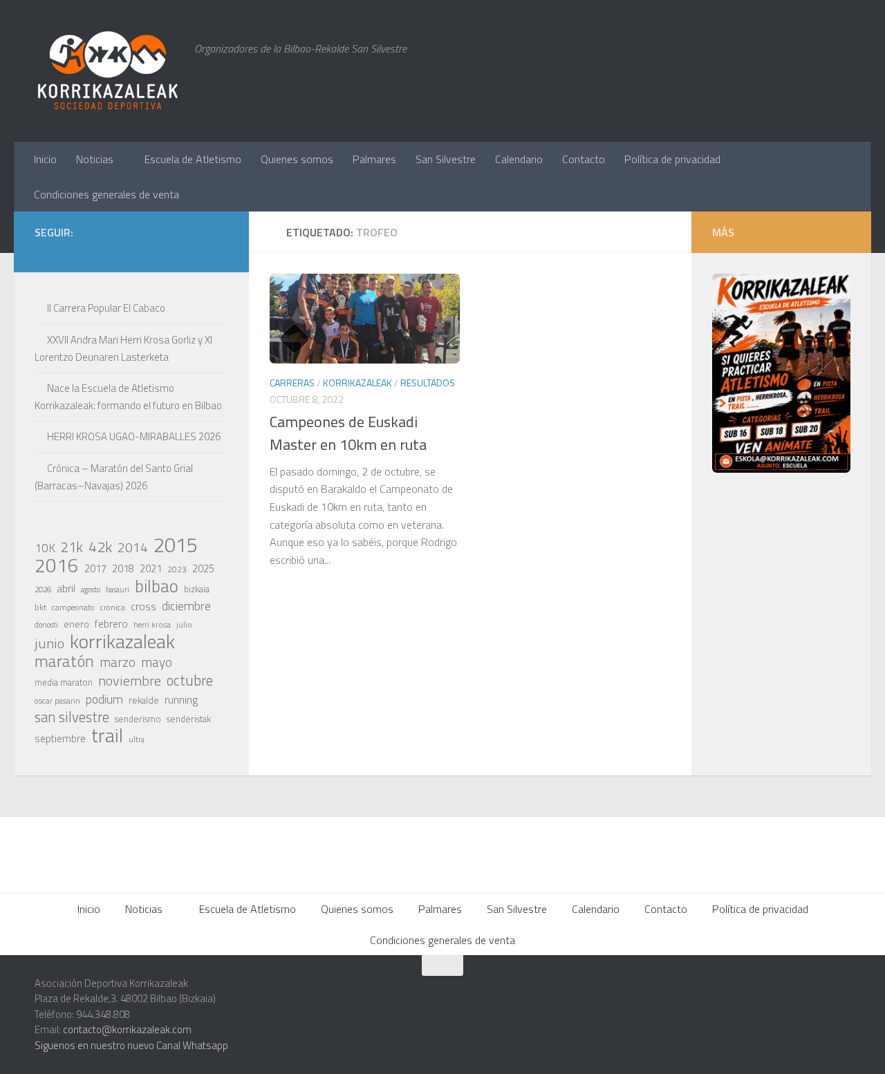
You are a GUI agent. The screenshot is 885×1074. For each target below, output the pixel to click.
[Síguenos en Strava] (87, 252)
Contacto (583, 159)
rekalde (144, 700)
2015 (175, 544)
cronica (112, 607)
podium (104, 699)
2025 (203, 568)
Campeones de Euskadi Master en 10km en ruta (348, 433)
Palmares (374, 159)
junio (49, 643)
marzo (118, 662)
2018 (123, 568)
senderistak (189, 719)
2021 (151, 568)
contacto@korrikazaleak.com (127, 1029)
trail (107, 735)
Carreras (292, 382)
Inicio (45, 159)
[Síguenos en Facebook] (175, 252)
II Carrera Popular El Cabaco (106, 308)
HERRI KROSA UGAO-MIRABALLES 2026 (134, 436)
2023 (177, 569)
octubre (190, 680)
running (181, 699)
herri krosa (152, 625)
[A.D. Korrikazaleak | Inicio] (107, 71)
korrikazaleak (122, 641)
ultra (137, 739)
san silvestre (72, 717)
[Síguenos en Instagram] (109, 252)
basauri (117, 589)
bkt (40, 607)
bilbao (156, 586)
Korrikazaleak (357, 382)
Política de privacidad (672, 159)
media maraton (64, 682)
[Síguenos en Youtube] (197, 252)
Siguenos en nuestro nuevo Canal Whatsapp (131, 1045)
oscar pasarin (57, 700)
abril (66, 588)
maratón (64, 661)
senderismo (138, 719)
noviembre (129, 680)
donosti (46, 624)
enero (76, 623)
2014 (133, 547)
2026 (43, 589)
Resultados (427, 382)
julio (184, 624)
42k (100, 546)
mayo (156, 662)
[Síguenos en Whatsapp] (131, 252)
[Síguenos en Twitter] (153, 252)
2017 (95, 568)
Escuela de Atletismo (193, 159)
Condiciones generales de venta (106, 194)
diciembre (186, 606)
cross (143, 606)
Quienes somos (297, 159)
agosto (90, 589)
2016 (57, 565)
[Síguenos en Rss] (220, 252)
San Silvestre (446, 159)
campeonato (73, 607)
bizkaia (196, 589)
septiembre (60, 738)
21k (72, 547)
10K (45, 548)
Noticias (94, 159)
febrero (111, 624)
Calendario (519, 159)
